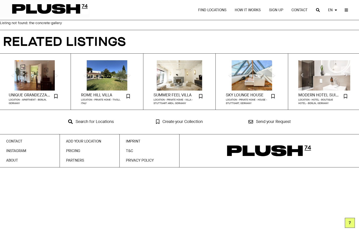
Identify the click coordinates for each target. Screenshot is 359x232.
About (12, 160)
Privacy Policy (140, 160)
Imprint (133, 141)
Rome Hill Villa (96, 95)
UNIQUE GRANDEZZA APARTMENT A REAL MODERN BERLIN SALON (29, 95)
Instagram (16, 150)
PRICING (73, 150)
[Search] (318, 10)
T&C (129, 150)
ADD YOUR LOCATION (83, 141)
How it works (248, 9)
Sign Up (276, 9)
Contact (299, 9)
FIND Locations (212, 9)
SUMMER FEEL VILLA (173, 95)
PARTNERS (75, 160)
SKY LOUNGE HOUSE (244, 95)
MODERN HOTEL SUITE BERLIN (319, 95)
